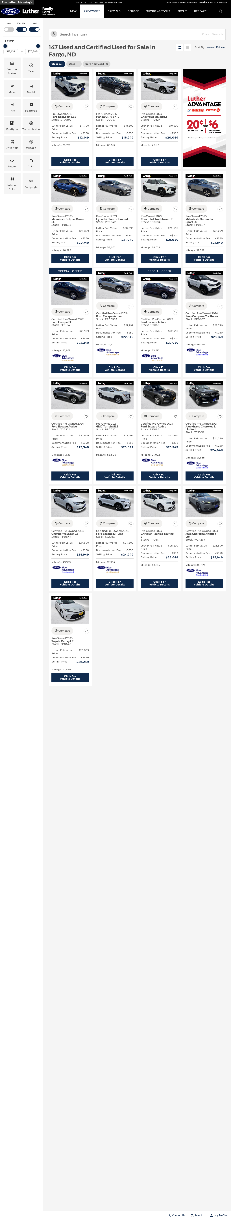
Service (133, 11)
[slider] (5, 46)
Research (201, 11)
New (73, 11)
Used (34, 23)
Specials (114, 11)
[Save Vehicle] (86, 106)
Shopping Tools (158, 11)
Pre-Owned (92, 11)
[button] (220, 11)
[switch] (9, 27)
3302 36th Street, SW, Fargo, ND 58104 (106, 2)
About (182, 11)
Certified (21, 23)
